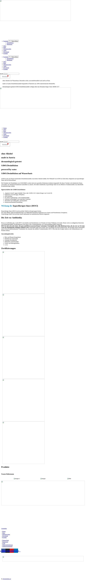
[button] (43, 72)
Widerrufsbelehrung (7, 545)
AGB (3, 543)
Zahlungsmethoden (7, 546)
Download (6, 52)
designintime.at (7, 579)
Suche (1, 73)
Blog (4, 47)
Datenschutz (5, 540)
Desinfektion (10, 43)
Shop (4, 46)
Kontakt (5, 53)
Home (5, 128)
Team (4, 50)
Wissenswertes (7, 49)
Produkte (5, 41)
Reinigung (9, 44)
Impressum (5, 542)
